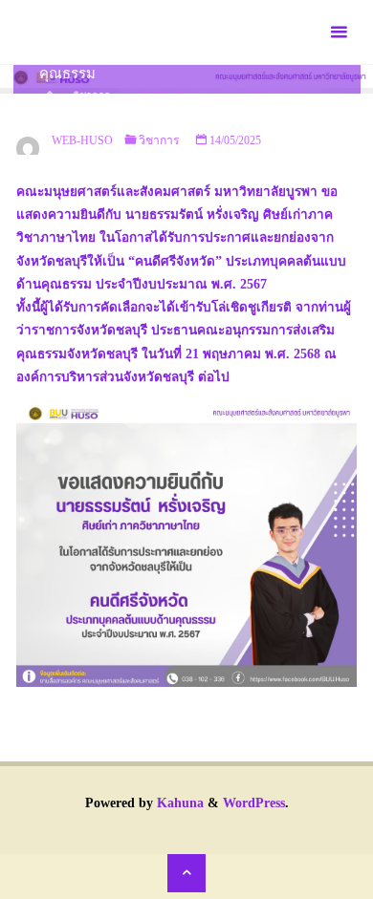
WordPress (254, 803)
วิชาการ (159, 140)
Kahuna (178, 803)
